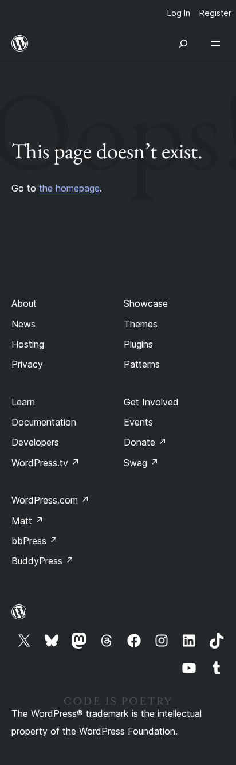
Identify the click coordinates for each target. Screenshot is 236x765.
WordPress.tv (45, 463)
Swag (141, 463)
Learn (23, 402)
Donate (145, 442)
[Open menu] (217, 43)
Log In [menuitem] (178, 13)
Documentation (43, 422)
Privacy (27, 364)
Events (138, 422)
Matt (27, 520)
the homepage (69, 188)
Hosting (27, 344)
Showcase (146, 303)
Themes (141, 324)
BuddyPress (42, 561)
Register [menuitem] (215, 13)
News (23, 324)
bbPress (34, 541)
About (24, 303)
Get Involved (151, 402)
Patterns (142, 364)
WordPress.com (50, 500)
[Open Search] (183, 43)
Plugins (138, 344)
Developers (35, 442)
